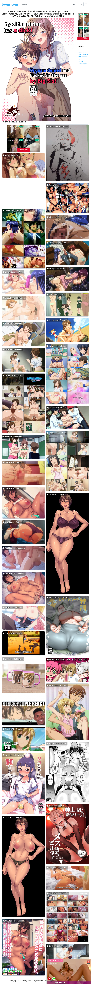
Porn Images (82, 64)
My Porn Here (82, 52)
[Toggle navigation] (86, 4)
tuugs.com (10, 4)
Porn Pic (80, 61)
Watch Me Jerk (82, 54)
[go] (74, 4)
